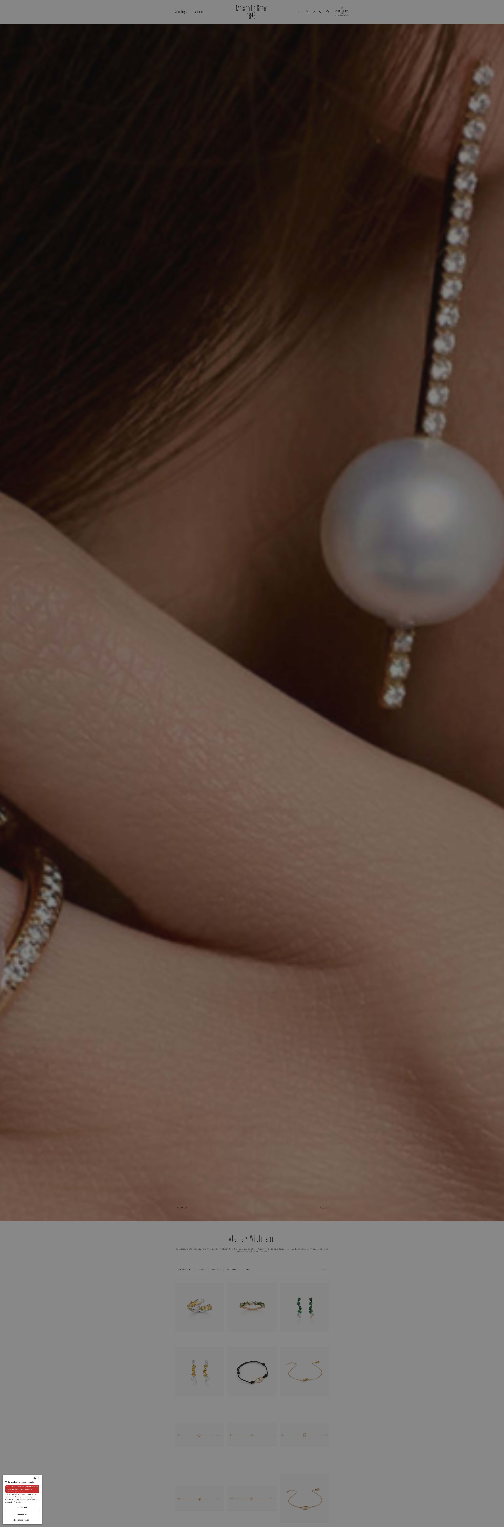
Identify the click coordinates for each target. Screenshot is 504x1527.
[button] (22, 1520)
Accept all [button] (22, 1507)
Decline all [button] (22, 1514)
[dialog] (22, 1499)
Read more (23, 1502)
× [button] (38, 1478)
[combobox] (34, 1478)
